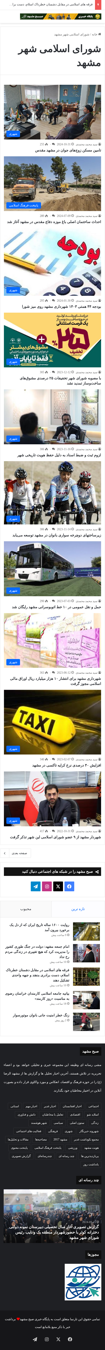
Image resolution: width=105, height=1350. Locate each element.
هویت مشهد (91, 1147)
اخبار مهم (31, 1106)
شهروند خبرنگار (89, 1131)
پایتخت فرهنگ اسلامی (47, 1147)
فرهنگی (53, 1131)
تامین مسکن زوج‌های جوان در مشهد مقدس (68, 150)
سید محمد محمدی (86, 144)
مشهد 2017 (60, 1139)
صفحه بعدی (19, 853)
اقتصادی (75, 1114)
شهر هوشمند (39, 1123)
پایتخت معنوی (19, 1147)
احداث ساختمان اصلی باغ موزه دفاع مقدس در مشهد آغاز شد (54, 222)
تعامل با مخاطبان (52, 1114)
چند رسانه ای (66, 1156)
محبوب (25, 909)
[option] (52, 1216)
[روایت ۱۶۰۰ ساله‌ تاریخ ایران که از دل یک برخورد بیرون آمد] (86, 931)
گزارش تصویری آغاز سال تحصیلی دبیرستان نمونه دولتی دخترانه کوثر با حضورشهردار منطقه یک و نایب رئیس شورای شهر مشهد (54, 1232)
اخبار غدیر (50, 1106)
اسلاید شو (93, 1114)
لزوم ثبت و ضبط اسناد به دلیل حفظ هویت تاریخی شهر (59, 455)
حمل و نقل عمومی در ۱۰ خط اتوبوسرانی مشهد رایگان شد (56, 607)
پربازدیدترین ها (90, 1156)
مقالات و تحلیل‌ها (18, 1139)
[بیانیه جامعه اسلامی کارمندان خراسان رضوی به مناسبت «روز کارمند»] (86, 1000)
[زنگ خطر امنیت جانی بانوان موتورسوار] (86, 1022)
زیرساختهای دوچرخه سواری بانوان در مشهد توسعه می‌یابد (56, 535)
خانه (95, 34)
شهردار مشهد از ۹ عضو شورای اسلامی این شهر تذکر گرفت (55, 837)
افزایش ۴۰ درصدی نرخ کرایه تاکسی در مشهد (66, 765)
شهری (69, 1131)
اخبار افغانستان (72, 1106)
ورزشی (72, 1147)
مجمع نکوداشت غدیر (86, 1139)
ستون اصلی (77, 1123)
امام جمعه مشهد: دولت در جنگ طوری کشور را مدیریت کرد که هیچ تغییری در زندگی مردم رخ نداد (37, 952)
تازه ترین (78, 909)
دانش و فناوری (26, 1114)
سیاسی (58, 1123)
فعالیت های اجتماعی (28, 1131)
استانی (14, 1106)
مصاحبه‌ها (41, 1139)
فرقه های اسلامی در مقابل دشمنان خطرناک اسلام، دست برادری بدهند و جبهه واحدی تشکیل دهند (37, 975)
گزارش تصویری (21, 1156)
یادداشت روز (91, 1164)
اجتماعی (93, 1106)
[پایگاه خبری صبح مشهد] (60, 16)
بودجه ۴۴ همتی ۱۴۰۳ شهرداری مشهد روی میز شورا (61, 306)
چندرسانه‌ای (45, 1156)
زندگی (95, 1123)
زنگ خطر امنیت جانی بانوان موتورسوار (41, 1015)
